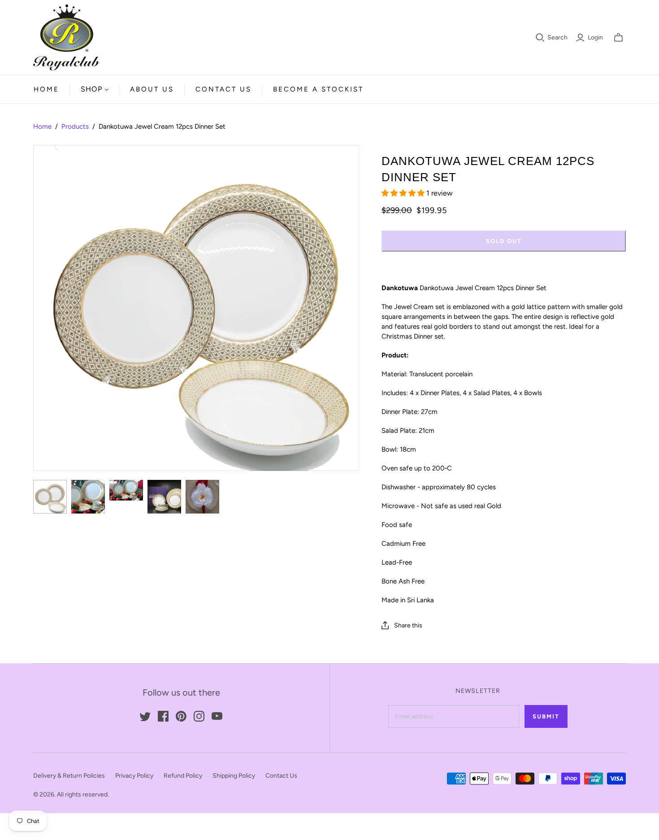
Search (557, 37)
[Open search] (540, 37)
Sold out (504, 241)
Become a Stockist (318, 89)
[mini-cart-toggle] (618, 38)
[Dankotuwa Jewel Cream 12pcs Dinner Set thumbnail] (50, 497)
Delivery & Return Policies (69, 775)
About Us (152, 89)
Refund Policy (183, 775)
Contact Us (223, 89)
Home (46, 89)
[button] (404, 193)
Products (75, 126)
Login (595, 37)
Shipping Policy (233, 775)
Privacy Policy (134, 775)
